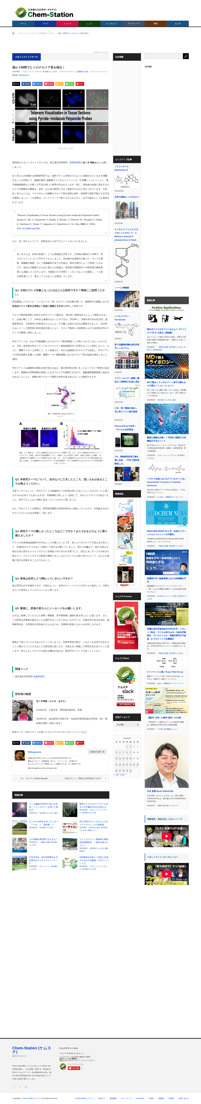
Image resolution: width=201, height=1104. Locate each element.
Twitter (151, 1098)
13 (120, 758)
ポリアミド (71, 72)
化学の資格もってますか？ (127, 197)
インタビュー (111, 23)
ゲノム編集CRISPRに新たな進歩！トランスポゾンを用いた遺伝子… (43, 807)
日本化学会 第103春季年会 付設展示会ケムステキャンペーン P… (44, 860)
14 (123, 758)
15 (127, 758)
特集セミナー (92, 830)
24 (134, 765)
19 (116, 765)
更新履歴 (113, 1098)
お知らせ (101, 1098)
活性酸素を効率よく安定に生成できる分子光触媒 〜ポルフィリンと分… (94, 860)
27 (120, 771)
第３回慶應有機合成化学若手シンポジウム (127, 346)
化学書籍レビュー (171, 729)
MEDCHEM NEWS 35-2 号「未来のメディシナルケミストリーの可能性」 (166, 532)
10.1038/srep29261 (31, 228)
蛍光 (86, 72)
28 (123, 771)
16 (130, 758)
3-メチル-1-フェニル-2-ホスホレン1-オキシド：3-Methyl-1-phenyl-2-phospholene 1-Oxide (126, 234)
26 (116, 771)
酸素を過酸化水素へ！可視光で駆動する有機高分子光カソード (166, 439)
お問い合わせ (183, 1098)
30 (130, 771)
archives (92, 828)
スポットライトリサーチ (32, 72)
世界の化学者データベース (168, 806)
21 (123, 765)
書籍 (156, 23)
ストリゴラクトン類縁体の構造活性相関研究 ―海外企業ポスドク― (93, 842)
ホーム (23, 23)
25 (137, 765)
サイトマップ (126, 1098)
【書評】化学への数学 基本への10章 (164, 717)
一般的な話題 (44, 842)
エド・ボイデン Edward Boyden (34, 778)
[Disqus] (60, 910)
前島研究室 (75, 162)
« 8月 (117, 775)
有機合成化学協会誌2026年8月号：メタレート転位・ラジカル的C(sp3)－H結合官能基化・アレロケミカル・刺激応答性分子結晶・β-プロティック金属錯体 (166, 634)
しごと (89, 23)
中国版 (171, 1098)
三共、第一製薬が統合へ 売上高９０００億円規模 (127, 410)
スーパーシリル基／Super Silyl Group (165, 672)
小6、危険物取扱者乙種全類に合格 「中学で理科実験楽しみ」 (127, 460)
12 (116, 758)
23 (130, 765)
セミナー (168, 596)
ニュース (67, 23)
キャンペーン (44, 866)
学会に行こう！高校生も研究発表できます (83, 778)
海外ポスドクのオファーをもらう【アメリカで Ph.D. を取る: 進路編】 (166, 331)
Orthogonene (23, 75)
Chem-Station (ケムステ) (31, 1050)
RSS (26, 1087)
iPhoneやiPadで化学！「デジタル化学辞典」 (125, 428)
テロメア (62, 72)
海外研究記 (157, 350)
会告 (98, 828)
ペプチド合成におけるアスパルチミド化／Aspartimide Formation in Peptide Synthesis (166, 482)
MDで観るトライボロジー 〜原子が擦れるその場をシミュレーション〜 (166, 384)
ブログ (45, 23)
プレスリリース (51, 198)
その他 (160, 729)
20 (120, 765)
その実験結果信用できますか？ (43, 839)
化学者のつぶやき (50, 72)
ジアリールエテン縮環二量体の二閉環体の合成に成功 (127, 380)
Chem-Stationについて (84, 1098)
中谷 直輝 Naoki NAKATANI (160, 791)
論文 (56, 813)
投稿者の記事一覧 (97, 752)
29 (127, 771)
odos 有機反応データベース (171, 497)
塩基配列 (80, 72)
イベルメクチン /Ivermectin (122, 318)
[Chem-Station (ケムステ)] (44, 12)
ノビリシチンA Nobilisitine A (121, 168)
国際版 (161, 1098)
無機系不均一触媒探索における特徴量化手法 (166, 580)
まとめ (178, 23)
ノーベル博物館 (122, 287)
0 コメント (102, 72)
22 (127, 765)
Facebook (140, 1098)
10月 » (123, 775)
